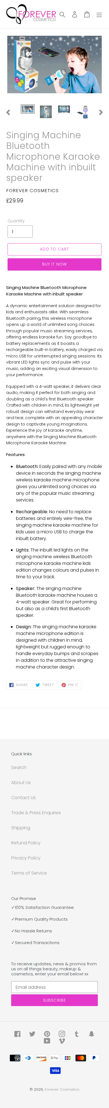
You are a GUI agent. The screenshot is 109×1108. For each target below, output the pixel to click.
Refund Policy (26, 843)
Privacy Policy (26, 858)
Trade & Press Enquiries (36, 812)
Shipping (20, 828)
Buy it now (54, 264)
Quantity (16, 221)
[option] (28, 110)
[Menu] (99, 14)
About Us (21, 782)
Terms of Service (29, 873)
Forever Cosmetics (62, 1089)
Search (19, 767)
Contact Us (23, 797)
